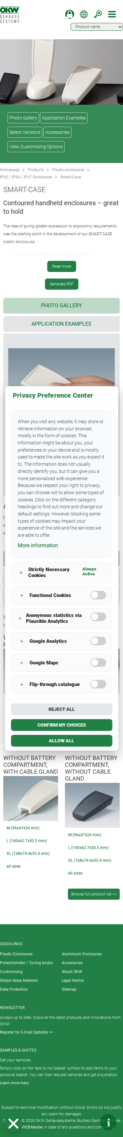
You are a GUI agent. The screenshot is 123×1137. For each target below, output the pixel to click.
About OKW (72, 971)
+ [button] (21, 572)
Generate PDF (61, 284)
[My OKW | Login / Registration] (69, 14)
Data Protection (14, 989)
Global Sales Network (19, 980)
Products (36, 170)
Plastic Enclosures (16, 954)
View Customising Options (36, 146)
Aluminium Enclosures (82, 954)
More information (38, 545)
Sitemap (69, 989)
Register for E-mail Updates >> (26, 1032)
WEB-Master (32, 1127)
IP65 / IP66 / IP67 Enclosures (26, 177)
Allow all (61, 741)
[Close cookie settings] (13, 1123)
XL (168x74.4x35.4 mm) (28, 853)
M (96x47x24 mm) (23, 828)
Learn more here (14, 1083)
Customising (11, 971)
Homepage (10, 170)
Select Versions (25, 132)
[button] (13, 1123)
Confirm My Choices (61, 725)
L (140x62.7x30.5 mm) (27, 841)
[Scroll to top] (88, 1122)
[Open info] (108, 1122)
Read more (61, 266)
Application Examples (64, 117)
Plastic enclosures (68, 170)
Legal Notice (73, 980)
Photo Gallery (23, 117)
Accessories (57, 132)
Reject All (62, 709)
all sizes (14, 866)
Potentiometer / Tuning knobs (26, 963)
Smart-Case (70, 177)
